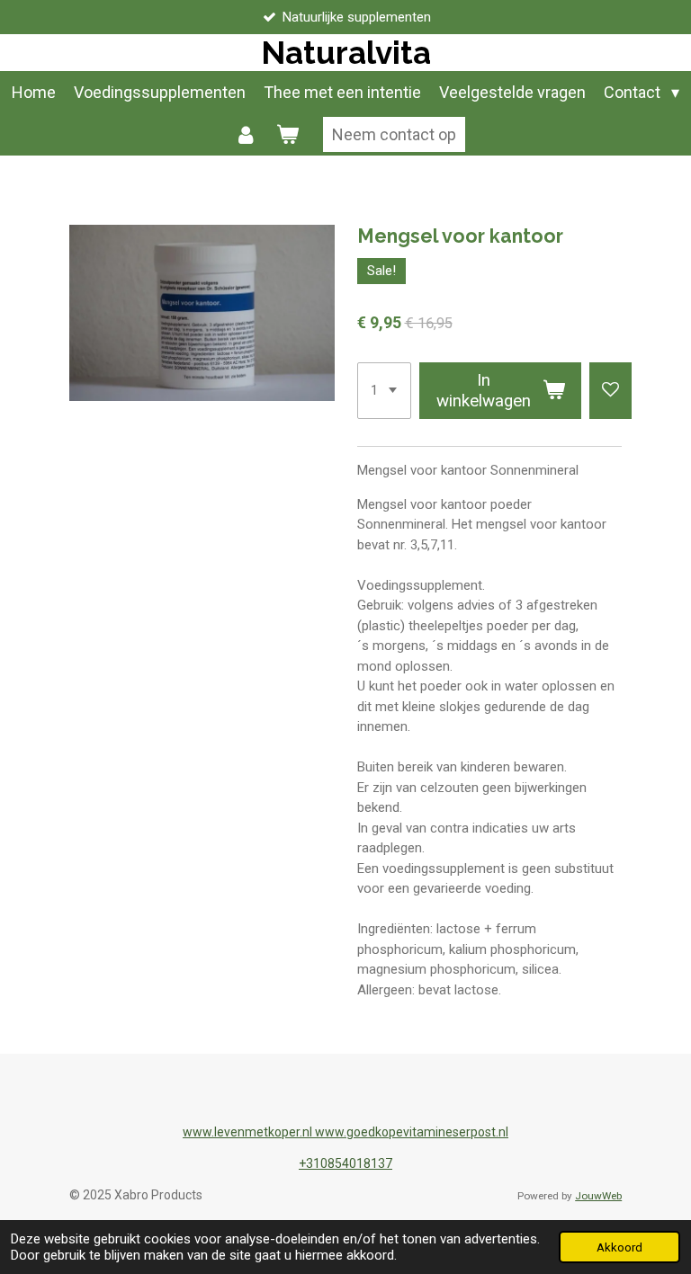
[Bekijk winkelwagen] (286, 134)
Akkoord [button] (619, 1247)
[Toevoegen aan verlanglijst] (610, 391)
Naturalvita (346, 52)
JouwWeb (598, 1195)
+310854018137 (345, 1163)
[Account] (246, 134)
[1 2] (384, 391)
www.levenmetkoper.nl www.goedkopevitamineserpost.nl (345, 1132)
